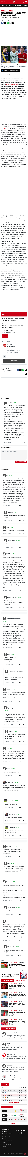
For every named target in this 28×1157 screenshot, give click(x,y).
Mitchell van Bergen (12, 84)
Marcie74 (8, 882)
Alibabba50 (10, 1065)
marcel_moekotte (12, 597)
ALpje (8, 654)
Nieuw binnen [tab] (20, 981)
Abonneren (13, 361)
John (7, 748)
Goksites (4, 1142)
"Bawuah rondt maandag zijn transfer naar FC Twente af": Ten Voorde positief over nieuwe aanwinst (17, 986)
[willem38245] (4, 921)
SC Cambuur (11, 1111)
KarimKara (10, 1076)
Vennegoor (10, 512)
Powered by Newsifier (14, 1155)
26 (4, 20)
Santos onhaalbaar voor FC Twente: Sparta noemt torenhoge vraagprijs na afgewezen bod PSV (17, 1004)
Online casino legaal (7, 1140)
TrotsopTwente (11, 540)
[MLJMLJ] (5, 403)
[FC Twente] (15, 1119)
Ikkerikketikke (11, 947)
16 (10, 997)
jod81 (8, 1043)
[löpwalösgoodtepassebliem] (4, 618)
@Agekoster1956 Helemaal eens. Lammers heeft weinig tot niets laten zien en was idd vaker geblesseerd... (13, 1037)
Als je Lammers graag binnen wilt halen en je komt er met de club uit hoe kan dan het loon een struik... (13, 1069)
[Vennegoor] (5, 512)
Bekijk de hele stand (14, 1103)
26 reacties (7, 341)
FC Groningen (10, 1115)
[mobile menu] (2, 2)
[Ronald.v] (4, 689)
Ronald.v (8, 689)
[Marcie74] (4, 881)
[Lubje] (4, 527)
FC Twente (11, 1119)
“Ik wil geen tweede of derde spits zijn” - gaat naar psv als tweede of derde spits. (14, 1058)
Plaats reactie (21, 462)
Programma (8, 5)
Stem (5, 336)
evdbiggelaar (9, 782)
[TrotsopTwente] (5, 540)
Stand (14, 5)
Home (3, 5)
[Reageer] (23, 505)
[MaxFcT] (4, 768)
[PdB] (5, 863)
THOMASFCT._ (10, 846)
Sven (5, 17)
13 (10, 988)
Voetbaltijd (6, 128)
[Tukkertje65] (5, 800)
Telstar (24, 1119)
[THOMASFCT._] (4, 846)
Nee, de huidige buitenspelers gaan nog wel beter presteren (13, 326)
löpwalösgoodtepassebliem (13, 618)
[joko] (4, 475)
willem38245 (9, 921)
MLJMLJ (10, 403)
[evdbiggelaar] (4, 782)
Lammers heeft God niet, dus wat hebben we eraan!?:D (13, 1079)
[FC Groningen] (15, 1115)
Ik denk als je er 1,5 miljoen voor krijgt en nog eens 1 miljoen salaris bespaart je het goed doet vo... (13, 1047)
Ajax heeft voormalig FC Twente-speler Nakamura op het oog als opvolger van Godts (17, 1022)
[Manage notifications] (25, 1154)
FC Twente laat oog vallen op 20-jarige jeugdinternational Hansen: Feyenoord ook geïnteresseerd (17, 995)
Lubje (7, 527)
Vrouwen (19, 5)
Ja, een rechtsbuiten (9, 332)
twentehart (10, 1033)
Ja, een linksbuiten (9, 330)
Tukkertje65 (10, 801)
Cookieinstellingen (19, 1153)
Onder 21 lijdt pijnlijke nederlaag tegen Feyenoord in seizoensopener (17, 1013)
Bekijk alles (14, 1123)
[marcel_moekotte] (5, 597)
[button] (24, 2)
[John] (4, 748)
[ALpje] (5, 654)
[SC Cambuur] (15, 1111)
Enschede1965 (11, 1054)
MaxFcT (8, 768)
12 (13, 988)
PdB (8, 863)
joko (7, 475)
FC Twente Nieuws (7, 10)
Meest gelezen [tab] (8, 981)
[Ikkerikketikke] (5, 946)
